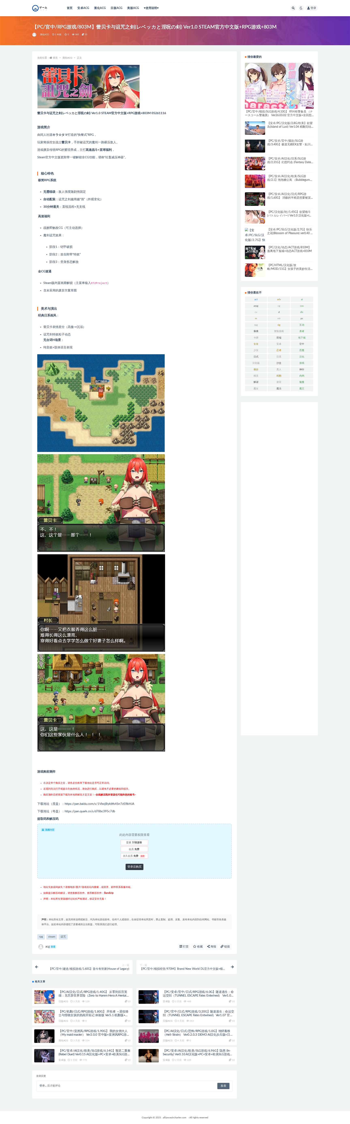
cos (302, 306)
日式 (256, 356)
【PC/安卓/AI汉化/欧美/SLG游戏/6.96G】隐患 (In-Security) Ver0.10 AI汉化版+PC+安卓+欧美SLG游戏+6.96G (197, 1054)
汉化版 (256, 363)
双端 (278, 337)
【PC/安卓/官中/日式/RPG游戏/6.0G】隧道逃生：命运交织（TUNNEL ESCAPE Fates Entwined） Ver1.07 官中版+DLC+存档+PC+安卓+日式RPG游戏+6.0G (198, 995)
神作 (301, 369)
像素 (256, 331)
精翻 (278, 376)
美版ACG (133, 8)
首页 (70, 8)
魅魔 (301, 382)
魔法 (278, 388)
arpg (256, 306)
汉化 (301, 356)
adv (279, 299)
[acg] (34, 35)
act (256, 299)
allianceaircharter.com (174, 1117)
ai (302, 299)
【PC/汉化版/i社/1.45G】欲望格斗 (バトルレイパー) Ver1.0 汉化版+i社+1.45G (289, 216)
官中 (301, 344)
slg (278, 325)
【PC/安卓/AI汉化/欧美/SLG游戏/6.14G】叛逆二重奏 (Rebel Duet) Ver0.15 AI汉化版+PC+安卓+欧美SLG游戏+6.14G (94, 1054)
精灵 (256, 376)
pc (302, 318)
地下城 (301, 337)
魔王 (301, 388)
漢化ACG (100, 8)
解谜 (256, 382)
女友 (256, 344)
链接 (226, 946)
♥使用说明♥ (151, 8)
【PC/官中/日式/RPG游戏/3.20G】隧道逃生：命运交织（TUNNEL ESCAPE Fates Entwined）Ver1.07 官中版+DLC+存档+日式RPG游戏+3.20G (198, 1015)
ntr (279, 318)
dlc (301, 312)
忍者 (278, 350)
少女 (256, 350)
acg (50, 946)
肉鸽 (301, 376)
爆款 (256, 369)
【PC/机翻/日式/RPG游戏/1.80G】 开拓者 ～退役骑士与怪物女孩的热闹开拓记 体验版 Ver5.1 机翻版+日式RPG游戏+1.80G (93, 1015)
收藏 (199, 946)
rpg (41, 937)
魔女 (256, 388)
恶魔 (301, 350)
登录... (43, 1085)
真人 (278, 369)
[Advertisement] (279, 568)
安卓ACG (83, 8)
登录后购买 (134, 866)
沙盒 (278, 363)
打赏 (185, 946)
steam (51, 937)
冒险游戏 (279, 331)
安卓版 (166, 1001)
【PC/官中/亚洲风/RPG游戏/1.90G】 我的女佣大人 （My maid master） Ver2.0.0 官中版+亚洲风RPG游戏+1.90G (94, 1035)
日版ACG (116, 8)
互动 (301, 325)
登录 (313, 8)
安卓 (278, 344)
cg (279, 306)
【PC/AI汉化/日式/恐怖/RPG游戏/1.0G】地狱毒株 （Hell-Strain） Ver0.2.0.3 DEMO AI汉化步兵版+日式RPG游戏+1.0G (198, 1035)
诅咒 (63, 937)
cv (256, 312)
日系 (278, 356)
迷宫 (278, 382)
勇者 (301, 331)
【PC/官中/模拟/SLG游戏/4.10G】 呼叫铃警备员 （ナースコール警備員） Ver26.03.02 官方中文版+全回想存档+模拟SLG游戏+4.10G (279, 115)
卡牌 (256, 337)
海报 (213, 946)
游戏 (301, 363)
